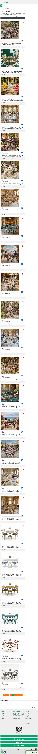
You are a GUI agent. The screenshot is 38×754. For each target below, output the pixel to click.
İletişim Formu (20, 745)
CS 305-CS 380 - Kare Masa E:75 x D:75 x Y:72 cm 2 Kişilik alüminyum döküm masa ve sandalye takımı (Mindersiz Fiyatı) (12, 603)
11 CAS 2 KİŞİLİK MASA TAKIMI (6, 405)
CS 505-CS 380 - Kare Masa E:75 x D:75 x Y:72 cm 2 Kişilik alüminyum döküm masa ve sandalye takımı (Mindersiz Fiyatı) (12, 463)
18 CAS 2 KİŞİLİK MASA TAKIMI (6, 600)
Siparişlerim (2, 713)
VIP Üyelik (2, 718)
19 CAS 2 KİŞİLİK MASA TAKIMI (6, 628)
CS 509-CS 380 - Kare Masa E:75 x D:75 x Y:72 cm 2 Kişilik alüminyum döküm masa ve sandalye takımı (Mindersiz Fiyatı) (12, 547)
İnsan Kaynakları (27, 723)
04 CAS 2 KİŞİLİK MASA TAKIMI (6, 209)
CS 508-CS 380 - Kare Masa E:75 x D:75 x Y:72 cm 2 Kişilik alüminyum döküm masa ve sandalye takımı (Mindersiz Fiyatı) (12, 407)
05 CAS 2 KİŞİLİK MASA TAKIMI (6, 237)
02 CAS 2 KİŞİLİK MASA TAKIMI (6, 153)
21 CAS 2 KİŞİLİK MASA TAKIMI (6, 684)
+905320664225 (19, 739)
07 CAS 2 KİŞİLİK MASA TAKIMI (6, 293)
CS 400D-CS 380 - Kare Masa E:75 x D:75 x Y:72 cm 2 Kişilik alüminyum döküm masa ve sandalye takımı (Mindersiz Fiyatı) (12, 575)
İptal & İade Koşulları (28, 718)
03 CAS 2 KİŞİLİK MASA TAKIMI (6, 181)
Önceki (7, 695)
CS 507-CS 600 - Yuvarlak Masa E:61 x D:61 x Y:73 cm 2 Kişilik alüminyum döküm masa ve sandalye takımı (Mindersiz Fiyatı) (12, 687)
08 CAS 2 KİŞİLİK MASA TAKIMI (6, 321)
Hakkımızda (27, 713)
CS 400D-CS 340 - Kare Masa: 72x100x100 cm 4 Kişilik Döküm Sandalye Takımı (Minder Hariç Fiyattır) (12, 44)
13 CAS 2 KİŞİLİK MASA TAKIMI (6, 461)
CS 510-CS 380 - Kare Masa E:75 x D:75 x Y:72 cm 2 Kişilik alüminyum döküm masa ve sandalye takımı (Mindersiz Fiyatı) (12, 519)
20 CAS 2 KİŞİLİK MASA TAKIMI (6, 656)
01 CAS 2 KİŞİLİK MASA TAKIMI (6, 125)
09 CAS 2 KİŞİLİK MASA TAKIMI (6, 349)
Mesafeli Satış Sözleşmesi (29, 716)
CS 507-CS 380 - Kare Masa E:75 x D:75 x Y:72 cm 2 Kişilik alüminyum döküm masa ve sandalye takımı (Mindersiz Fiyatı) (12, 435)
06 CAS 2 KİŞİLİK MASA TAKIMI (6, 265)
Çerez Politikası (15, 716)
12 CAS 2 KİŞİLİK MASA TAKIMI (6, 433)
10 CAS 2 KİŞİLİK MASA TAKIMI (6, 377)
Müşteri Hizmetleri (3, 716)
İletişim (26, 721)
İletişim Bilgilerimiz (16, 711)
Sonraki (19, 695)
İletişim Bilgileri (19, 742)
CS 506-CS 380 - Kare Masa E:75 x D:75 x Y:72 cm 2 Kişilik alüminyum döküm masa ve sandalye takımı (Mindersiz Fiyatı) (12, 491)
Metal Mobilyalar (7, 8)
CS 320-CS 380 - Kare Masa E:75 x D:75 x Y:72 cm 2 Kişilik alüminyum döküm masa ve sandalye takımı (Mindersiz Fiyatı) (12, 631)
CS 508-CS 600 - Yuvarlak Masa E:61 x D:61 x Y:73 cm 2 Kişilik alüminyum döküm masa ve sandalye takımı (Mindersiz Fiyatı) (12, 659)
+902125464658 (20, 736)
